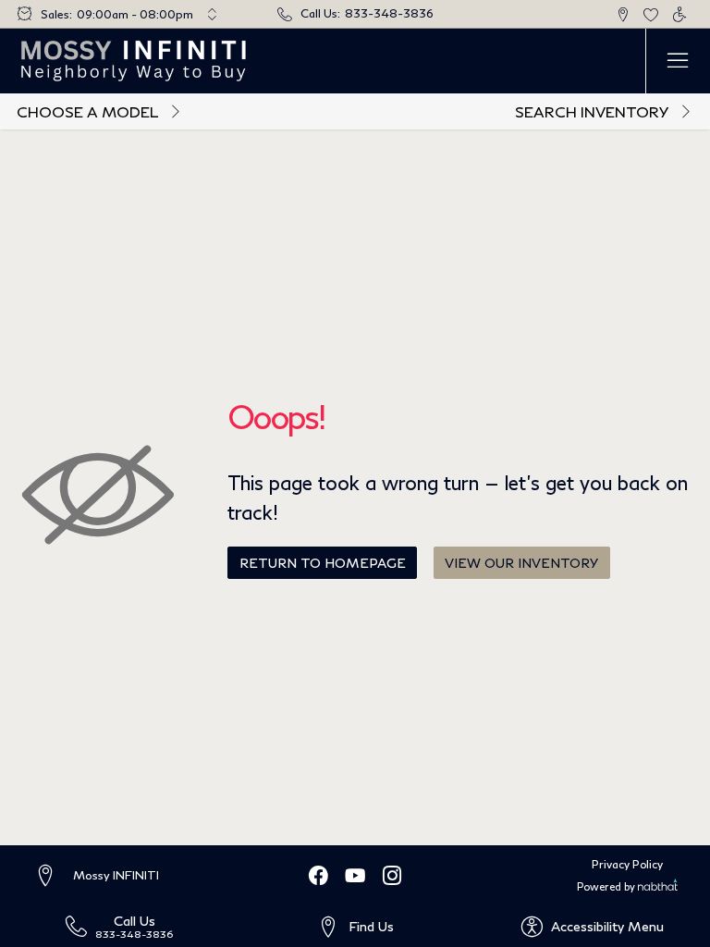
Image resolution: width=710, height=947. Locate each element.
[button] (622, 14)
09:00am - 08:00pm (135, 14)
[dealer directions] (52, 876)
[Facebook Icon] (318, 876)
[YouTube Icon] (355, 876)
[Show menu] (677, 61)
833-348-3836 (389, 13)
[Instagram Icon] (392, 876)
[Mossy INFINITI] (134, 61)
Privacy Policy (627, 864)
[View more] (212, 13)
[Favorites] (651, 14)
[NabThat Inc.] (658, 887)
